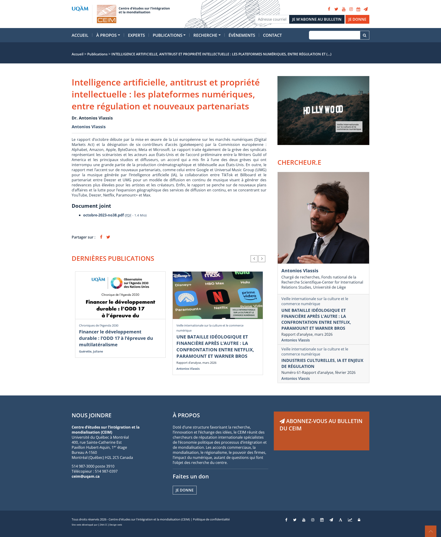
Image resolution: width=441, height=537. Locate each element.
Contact (272, 35)
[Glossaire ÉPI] (340, 520)
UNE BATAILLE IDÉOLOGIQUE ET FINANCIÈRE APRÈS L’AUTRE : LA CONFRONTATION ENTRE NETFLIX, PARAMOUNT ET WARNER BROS (215, 346)
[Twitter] (336, 9)
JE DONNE (357, 19)
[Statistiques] (350, 520)
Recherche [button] (205, 35)
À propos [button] (106, 35)
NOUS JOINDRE (91, 415)
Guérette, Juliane (91, 351)
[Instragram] (312, 520)
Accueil (80, 35)
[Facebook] (328, 9)
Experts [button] (136, 35)
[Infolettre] (365, 9)
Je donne (185, 490)
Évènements (242, 35)
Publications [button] (167, 35)
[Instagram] (351, 9)
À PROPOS (186, 415)
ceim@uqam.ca (86, 476)
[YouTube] (343, 9)
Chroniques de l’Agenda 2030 (98, 325)
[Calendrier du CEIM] (358, 9)
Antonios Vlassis (89, 126)
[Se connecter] (359, 520)
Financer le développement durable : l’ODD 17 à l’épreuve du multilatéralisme (116, 338)
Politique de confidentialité (211, 519)
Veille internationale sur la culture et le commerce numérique (314, 301)
